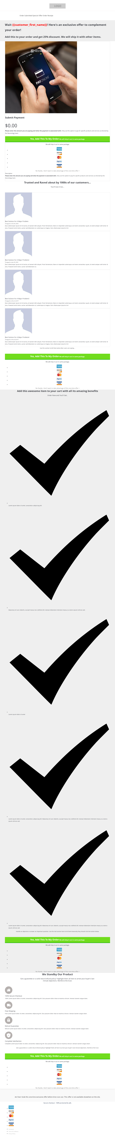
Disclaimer (11, 1129)
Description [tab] (8, 173)
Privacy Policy (12, 1133)
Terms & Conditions (13, 1131)
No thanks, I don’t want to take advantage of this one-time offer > (58, 171)
